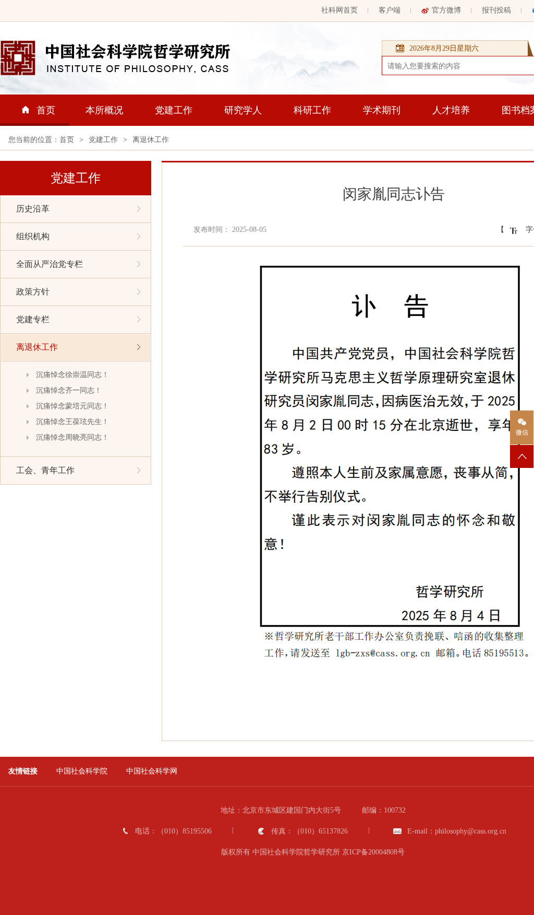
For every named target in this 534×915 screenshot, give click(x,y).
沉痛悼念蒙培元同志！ (72, 406)
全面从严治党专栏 (49, 264)
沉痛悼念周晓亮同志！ (72, 437)
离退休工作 (150, 140)
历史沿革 (33, 208)
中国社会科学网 (151, 771)
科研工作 (312, 110)
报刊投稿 (496, 10)
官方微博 (446, 10)
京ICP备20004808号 (373, 852)
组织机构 (33, 236)
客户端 (389, 10)
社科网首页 (339, 10)
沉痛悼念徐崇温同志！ (72, 375)
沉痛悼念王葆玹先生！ (72, 422)
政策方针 (33, 291)
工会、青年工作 (45, 470)
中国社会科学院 (81, 771)
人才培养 (451, 110)
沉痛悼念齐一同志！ (69, 390)
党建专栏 (33, 319)
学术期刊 (381, 110)
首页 (46, 110)
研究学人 (243, 110)
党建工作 (173, 110)
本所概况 (104, 110)
